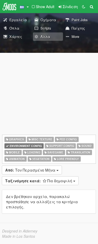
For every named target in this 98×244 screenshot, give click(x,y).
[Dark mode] (83, 6)
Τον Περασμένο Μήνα (30, 170)
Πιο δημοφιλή (39, 180)
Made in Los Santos (18, 236)
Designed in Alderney (19, 231)
